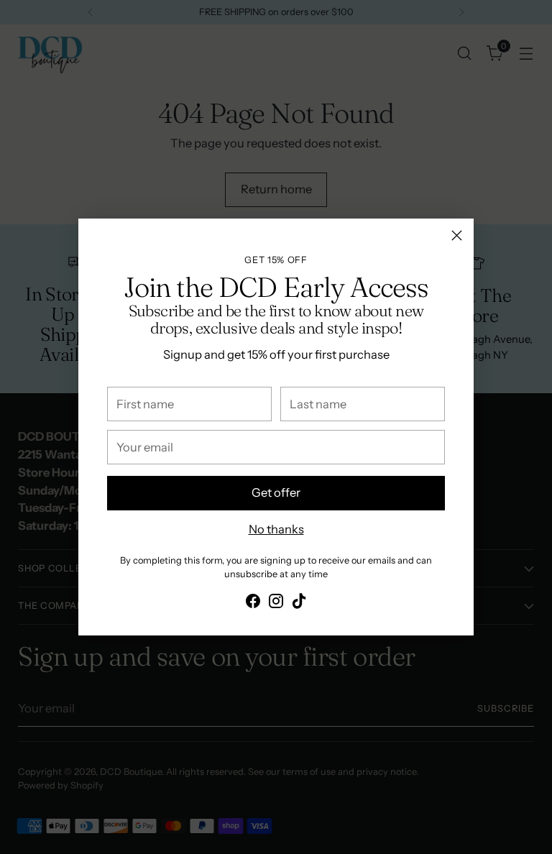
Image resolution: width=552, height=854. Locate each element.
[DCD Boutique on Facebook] (253, 603)
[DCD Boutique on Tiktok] (299, 603)
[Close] (457, 235)
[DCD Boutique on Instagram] (276, 603)
